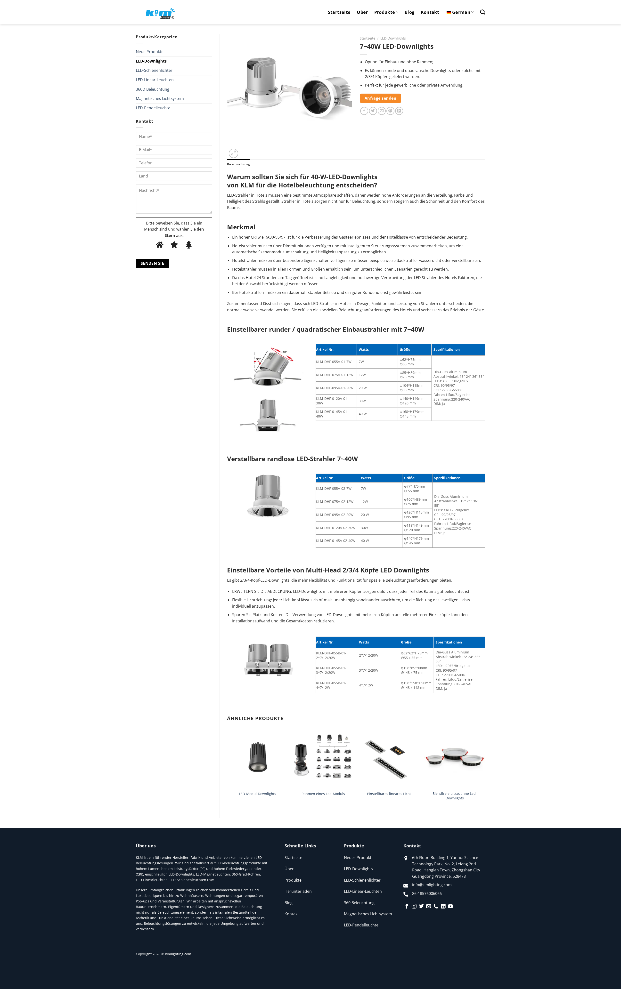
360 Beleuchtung (359, 902)
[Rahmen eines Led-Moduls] (323, 757)
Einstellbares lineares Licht (389, 794)
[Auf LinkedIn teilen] (399, 111)
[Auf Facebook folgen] (406, 906)
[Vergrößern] (233, 153)
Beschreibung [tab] (238, 164)
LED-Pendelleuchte (153, 108)
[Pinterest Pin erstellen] (390, 111)
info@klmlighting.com (432, 884)
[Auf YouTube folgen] (450, 906)
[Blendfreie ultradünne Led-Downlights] (454, 757)
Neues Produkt (357, 857)
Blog (409, 12)
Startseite (339, 12)
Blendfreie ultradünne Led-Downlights (455, 795)
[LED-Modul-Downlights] (257, 757)
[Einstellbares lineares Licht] (389, 757)
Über (362, 12)
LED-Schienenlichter (154, 70)
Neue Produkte (149, 51)
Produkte (384, 12)
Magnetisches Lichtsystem (160, 98)
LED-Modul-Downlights (257, 794)
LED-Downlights (151, 61)
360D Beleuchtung (152, 89)
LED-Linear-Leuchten (155, 79)
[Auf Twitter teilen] (373, 111)
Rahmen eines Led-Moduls (323, 794)
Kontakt (430, 12)
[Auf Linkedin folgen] (443, 906)
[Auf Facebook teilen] (364, 111)
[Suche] (482, 12)
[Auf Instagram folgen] (414, 906)
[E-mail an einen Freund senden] (382, 111)
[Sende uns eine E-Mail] (428, 906)
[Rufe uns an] (435, 906)
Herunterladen (298, 891)
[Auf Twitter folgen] (421, 906)
